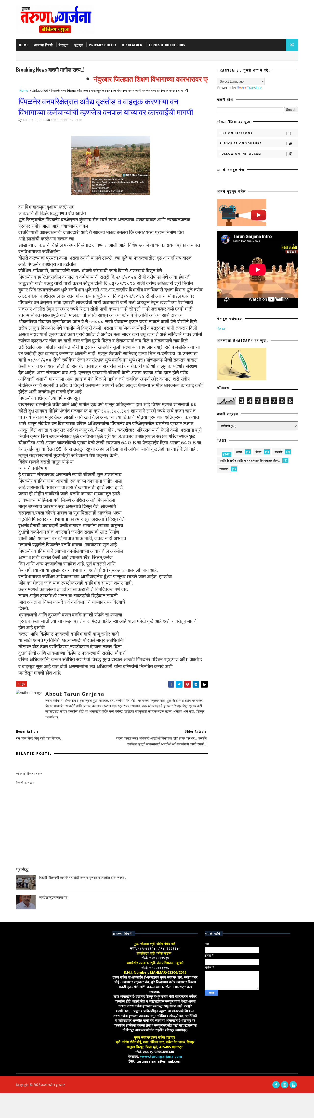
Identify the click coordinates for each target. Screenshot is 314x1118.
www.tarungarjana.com (161, 1056)
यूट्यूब (78, 44)
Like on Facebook (236, 133)
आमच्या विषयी (43, 44)
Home (23, 44)
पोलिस (258, 452)
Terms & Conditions (166, 44)
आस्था (239, 452)
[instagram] (284, 1084)
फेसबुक (63, 44)
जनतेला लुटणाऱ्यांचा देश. (53, 897)
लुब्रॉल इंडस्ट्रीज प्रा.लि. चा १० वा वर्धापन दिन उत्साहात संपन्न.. (250, 460)
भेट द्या (221, 328)
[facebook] (276, 1084)
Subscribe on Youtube (241, 143)
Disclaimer (132, 44)
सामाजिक (224, 469)
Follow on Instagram (240, 153)
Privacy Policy (102, 44)
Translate (254, 87)
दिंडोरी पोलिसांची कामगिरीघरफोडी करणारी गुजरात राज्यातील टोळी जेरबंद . (82, 877)
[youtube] (293, 1084)
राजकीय (278, 452)
